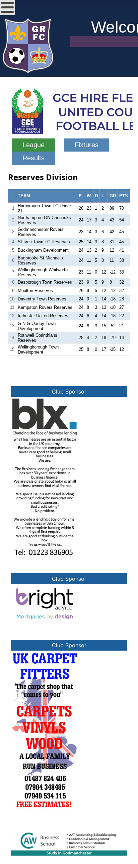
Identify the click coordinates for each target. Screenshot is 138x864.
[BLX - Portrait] (44, 476)
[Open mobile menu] (7, 7)
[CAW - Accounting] (69, 842)
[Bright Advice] (44, 603)
